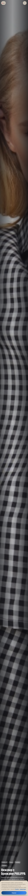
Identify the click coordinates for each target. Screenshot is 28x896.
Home (11, 862)
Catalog (17, 862)
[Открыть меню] (25, 3)
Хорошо (14, 893)
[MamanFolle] (3, 3)
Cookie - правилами (20, 889)
